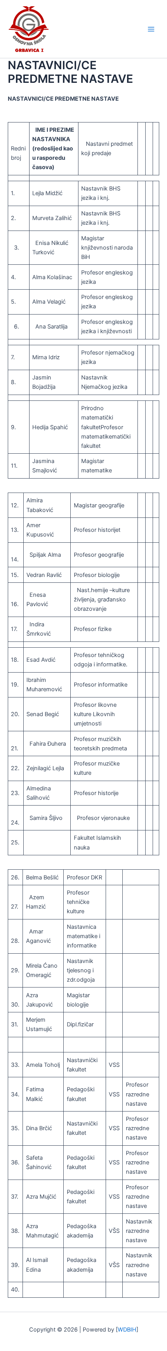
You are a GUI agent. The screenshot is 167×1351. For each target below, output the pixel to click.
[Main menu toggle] (151, 29)
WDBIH (127, 1329)
